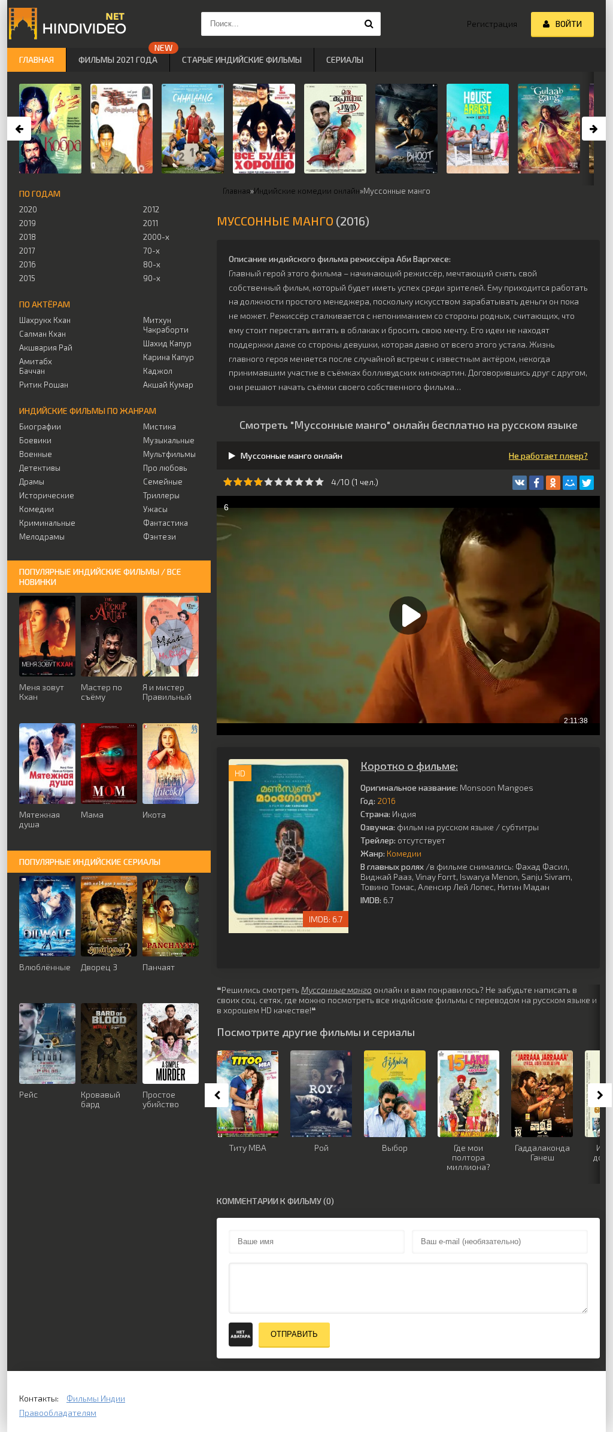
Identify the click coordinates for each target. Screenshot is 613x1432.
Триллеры (161, 495)
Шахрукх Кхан (45, 320)
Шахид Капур (167, 343)
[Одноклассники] (553, 483)
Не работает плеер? (548, 455)
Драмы (31, 481)
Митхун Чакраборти (166, 324)
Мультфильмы (169, 454)
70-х (151, 250)
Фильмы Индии (95, 1398)
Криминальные (47, 523)
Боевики (35, 440)
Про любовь (165, 468)
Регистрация (492, 24)
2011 (150, 223)
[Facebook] (536, 483)
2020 (28, 209)
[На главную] (67, 24)
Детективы (39, 468)
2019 (27, 223)
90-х (151, 278)
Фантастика (165, 523)
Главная (36, 59)
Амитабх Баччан (35, 366)
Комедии (404, 853)
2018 (27, 237)
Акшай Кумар (168, 384)
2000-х (156, 237)
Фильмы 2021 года (117, 59)
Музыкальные (169, 440)
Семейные (163, 481)
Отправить (294, 1334)
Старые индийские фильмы (242, 59)
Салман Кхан (42, 334)
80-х (151, 264)
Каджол (157, 371)
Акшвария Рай (45, 347)
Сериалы (344, 59)
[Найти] (369, 24)
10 (319, 482)
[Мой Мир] (570, 483)
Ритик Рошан (43, 384)
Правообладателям (57, 1412)
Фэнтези (159, 536)
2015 (27, 278)
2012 (151, 209)
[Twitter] (586, 483)
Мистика (159, 426)
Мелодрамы (42, 536)
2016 (386, 801)
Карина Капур (168, 357)
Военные (35, 454)
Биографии (40, 426)
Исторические (46, 495)
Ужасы (155, 509)
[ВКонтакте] (519, 483)
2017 (27, 250)
